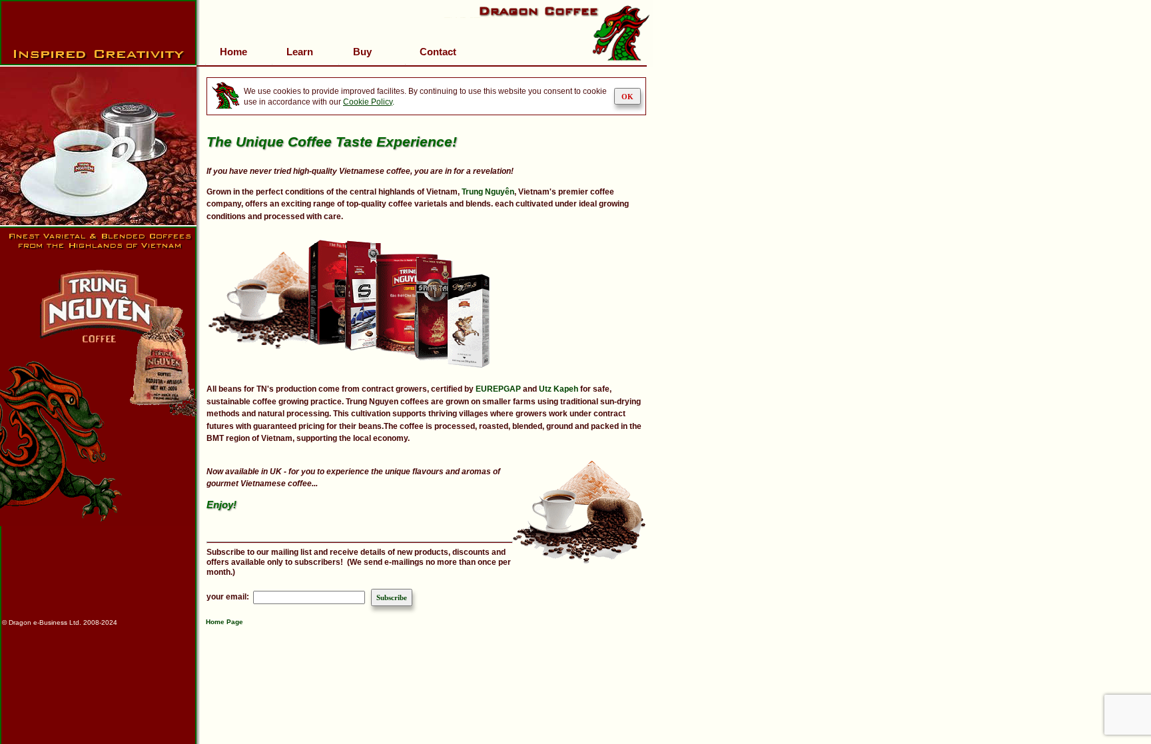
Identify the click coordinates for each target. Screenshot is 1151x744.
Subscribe (391, 597)
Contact (438, 51)
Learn (299, 51)
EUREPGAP (498, 389)
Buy (362, 51)
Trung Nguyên (488, 191)
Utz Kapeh (558, 389)
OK (627, 97)
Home (233, 51)
